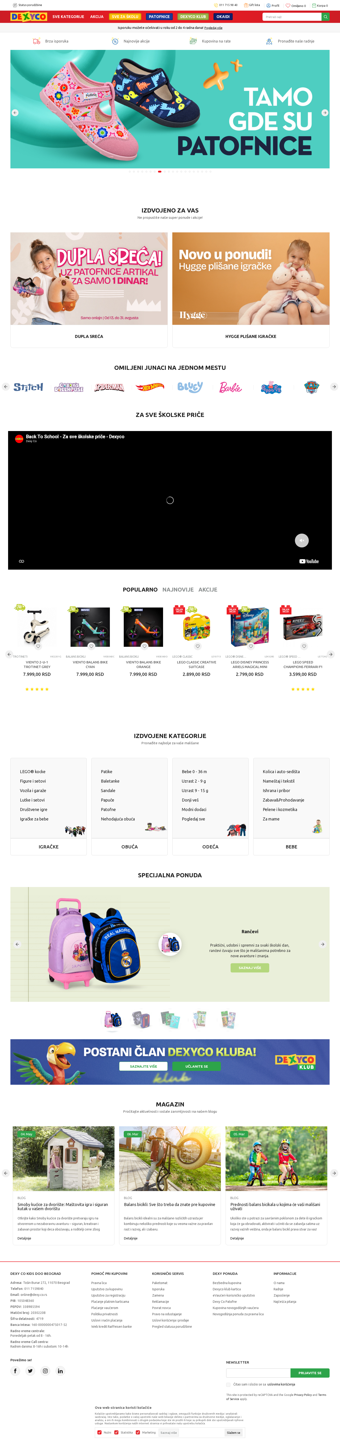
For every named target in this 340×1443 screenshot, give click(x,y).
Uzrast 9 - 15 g (195, 790)
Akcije (207, 590)
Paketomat (159, 1283)
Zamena (158, 1295)
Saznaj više (250, 968)
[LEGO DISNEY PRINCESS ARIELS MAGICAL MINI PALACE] (249, 627)
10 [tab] (168, 172)
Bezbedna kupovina (227, 1283)
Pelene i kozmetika (280, 809)
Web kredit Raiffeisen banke (111, 1326)
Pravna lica (99, 1283)
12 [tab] (177, 172)
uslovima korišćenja (281, 1384)
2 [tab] (134, 172)
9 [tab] (163, 172)
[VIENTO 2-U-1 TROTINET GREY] (37, 627)
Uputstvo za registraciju (108, 1295)
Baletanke (110, 781)
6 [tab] (150, 172)
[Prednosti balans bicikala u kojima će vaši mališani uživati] (276, 1158)
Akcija (97, 17)
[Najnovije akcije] (115, 41)
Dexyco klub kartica (227, 1289)
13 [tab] (181, 172)
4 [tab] (142, 172)
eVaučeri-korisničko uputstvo (234, 1295)
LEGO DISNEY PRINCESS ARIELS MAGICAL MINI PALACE (250, 666)
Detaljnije (24, 1238)
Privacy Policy (303, 1394)
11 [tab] (173, 172)
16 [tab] (194, 172)
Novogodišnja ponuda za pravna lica (238, 1314)
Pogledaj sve (193, 819)
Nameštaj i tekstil (279, 781)
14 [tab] (185, 172)
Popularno (140, 590)
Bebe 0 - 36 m (194, 771)
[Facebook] (15, 1371)
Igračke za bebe (34, 819)
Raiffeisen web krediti (160, 28)
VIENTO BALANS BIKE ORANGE (143, 664)
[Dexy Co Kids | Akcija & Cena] (28, 16)
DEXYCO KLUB (193, 17)
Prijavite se (310, 1373)
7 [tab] (155, 172)
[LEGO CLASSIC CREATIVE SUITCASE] (196, 627)
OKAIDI (223, 17)
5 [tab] (146, 172)
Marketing (149, 1432)
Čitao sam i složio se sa (264, 1384)
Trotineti (20, 656)
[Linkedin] (60, 1371)
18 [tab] (202, 172)
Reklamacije (160, 1301)
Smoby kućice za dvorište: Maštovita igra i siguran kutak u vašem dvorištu (63, 1206)
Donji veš (190, 800)
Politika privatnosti (104, 1314)
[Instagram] (45, 1371)
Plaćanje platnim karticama (110, 1301)
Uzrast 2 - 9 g (194, 781)
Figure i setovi (33, 781)
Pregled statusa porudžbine (172, 1326)
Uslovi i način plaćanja (106, 1320)
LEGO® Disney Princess (236, 656)
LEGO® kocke (33, 771)
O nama (279, 1283)
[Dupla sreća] (89, 278)
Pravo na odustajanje (167, 1314)
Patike (106, 771)
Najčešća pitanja (285, 1301)
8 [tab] (159, 172)
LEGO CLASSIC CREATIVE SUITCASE (196, 664)
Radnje (278, 1289)
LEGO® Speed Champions (290, 656)
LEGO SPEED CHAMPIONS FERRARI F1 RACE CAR (303, 666)
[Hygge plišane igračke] (251, 278)
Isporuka (158, 1289)
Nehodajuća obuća (118, 819)
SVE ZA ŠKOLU (125, 17)
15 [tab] (190, 172)
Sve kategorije (68, 17)
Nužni (107, 1432)
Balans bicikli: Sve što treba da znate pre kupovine (169, 1204)
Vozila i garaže (33, 790)
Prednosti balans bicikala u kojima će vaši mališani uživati (275, 1206)
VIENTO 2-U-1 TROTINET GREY (37, 664)
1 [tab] (130, 172)
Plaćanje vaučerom (104, 1308)
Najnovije (178, 590)
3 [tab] (138, 172)
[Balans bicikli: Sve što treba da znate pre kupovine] (170, 1158)
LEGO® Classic (182, 656)
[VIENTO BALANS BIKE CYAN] (90, 627)
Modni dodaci (194, 809)
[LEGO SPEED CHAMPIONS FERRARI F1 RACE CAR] (303, 627)
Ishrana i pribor (276, 790)
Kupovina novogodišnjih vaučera (236, 1308)
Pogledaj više (188, 27)
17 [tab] (198, 172)
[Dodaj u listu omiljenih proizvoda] (38, 646)
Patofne (108, 809)
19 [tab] (206, 172)
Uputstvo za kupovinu (107, 1289)
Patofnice (159, 17)
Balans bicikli (76, 656)
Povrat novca (161, 1308)
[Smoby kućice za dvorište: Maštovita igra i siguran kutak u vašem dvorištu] (63, 1158)
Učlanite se (196, 1066)
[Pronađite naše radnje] (269, 41)
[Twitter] (30, 1371)
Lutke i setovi (32, 800)
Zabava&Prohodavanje (283, 800)
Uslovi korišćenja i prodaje (170, 1320)
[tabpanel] (170, 109)
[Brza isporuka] (36, 41)
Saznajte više (143, 1066)
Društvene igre (33, 809)
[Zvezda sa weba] (170, 109)
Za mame (271, 819)
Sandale (108, 790)
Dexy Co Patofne (225, 1301)
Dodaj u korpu (39, 701)
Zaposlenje (282, 1295)
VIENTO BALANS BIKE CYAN (90, 664)
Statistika (127, 1432)
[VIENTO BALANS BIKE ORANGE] (143, 627)
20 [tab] (210, 172)
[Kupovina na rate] (193, 41)
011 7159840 (33, 1289)
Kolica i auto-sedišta (281, 771)
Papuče (107, 800)
